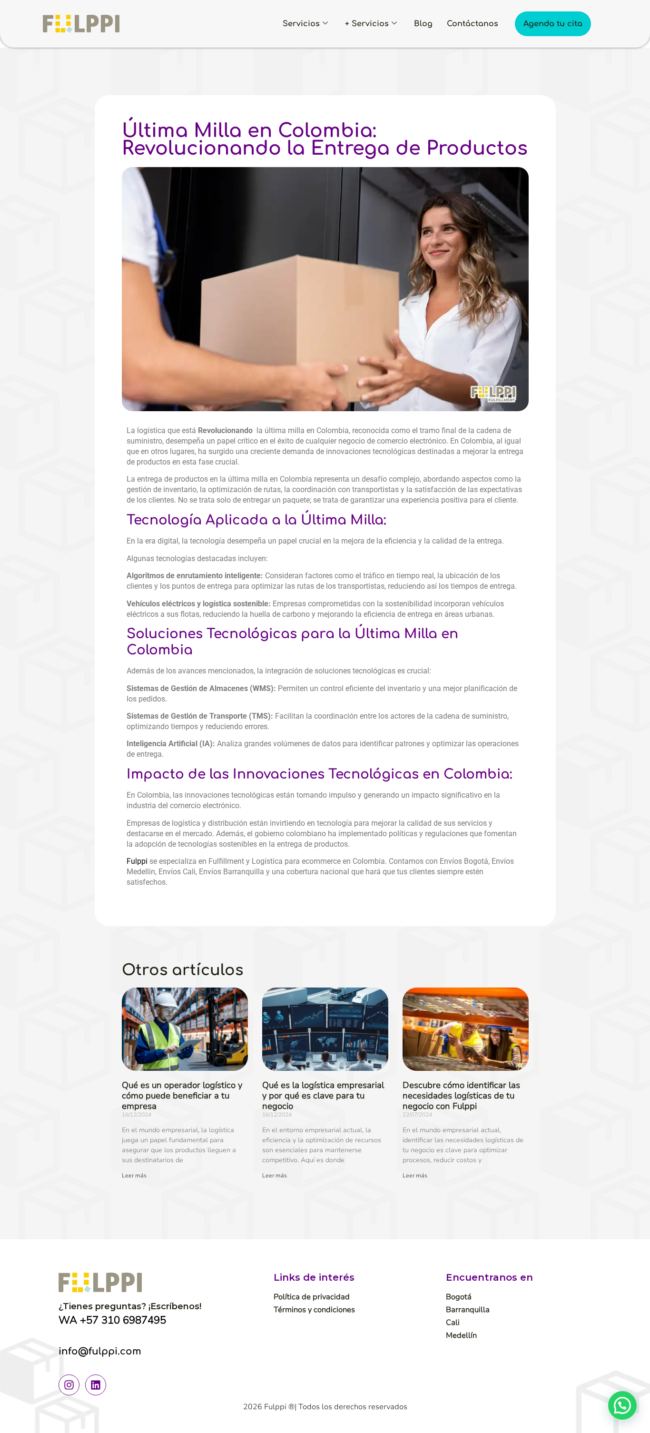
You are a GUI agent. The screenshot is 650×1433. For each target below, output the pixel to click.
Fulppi (138, 861)
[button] (622, 1405)
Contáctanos (472, 24)
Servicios (301, 24)
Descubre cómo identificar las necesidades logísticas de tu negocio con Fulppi (461, 1095)
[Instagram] (69, 1384)
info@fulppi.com (100, 1351)
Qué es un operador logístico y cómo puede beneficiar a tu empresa (182, 1095)
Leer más (134, 1175)
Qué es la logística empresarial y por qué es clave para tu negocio (323, 1095)
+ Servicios (367, 24)
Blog (423, 24)
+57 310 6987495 (123, 1320)
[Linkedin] (95, 1384)
